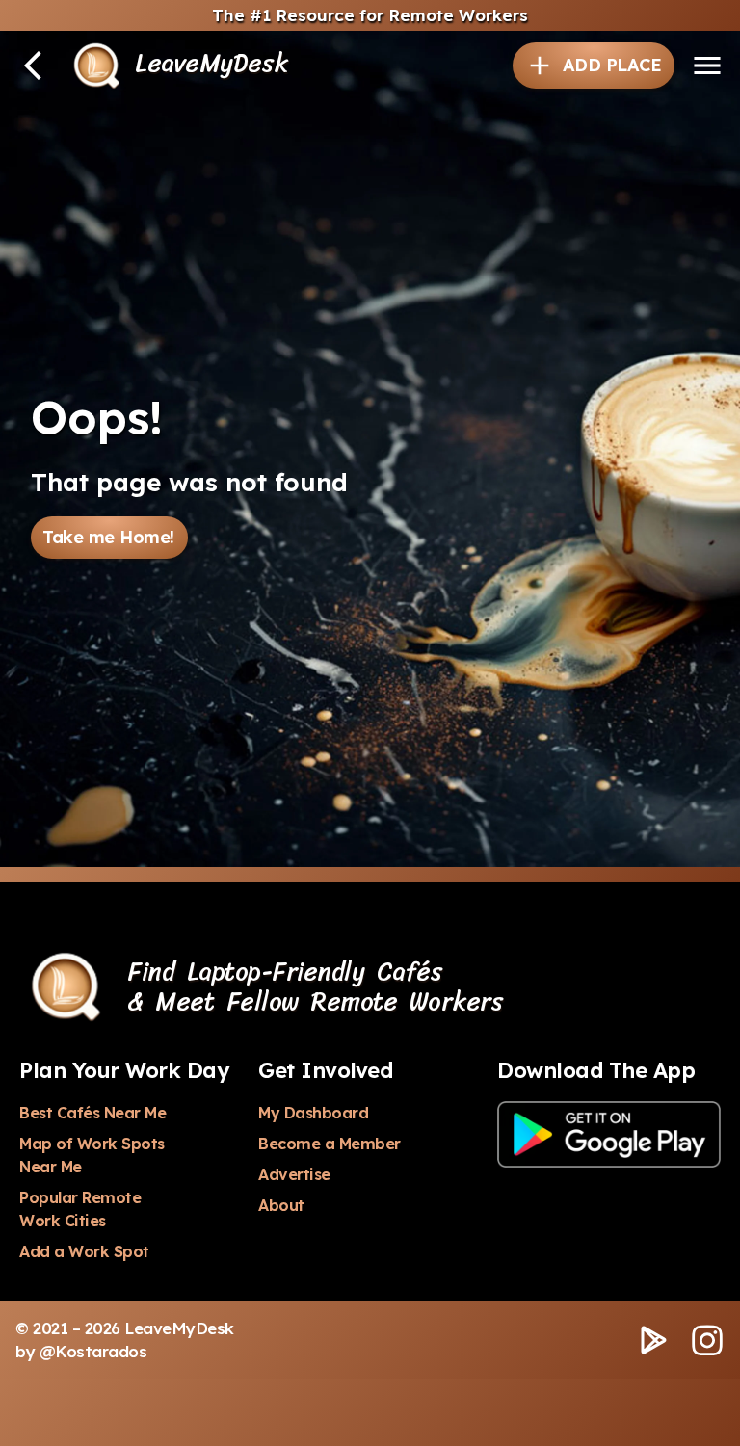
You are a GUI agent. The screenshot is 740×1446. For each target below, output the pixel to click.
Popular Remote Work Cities (82, 1209)
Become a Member (329, 1143)
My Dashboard (313, 1112)
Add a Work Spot (84, 1251)
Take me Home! (108, 537)
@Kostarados (93, 1351)
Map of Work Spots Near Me (94, 1155)
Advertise (294, 1174)
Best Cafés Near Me (92, 1112)
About (281, 1205)
